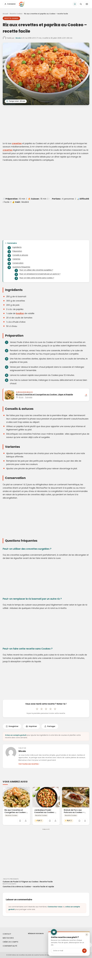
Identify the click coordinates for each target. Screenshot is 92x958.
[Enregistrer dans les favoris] (20, 820)
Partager (51, 726)
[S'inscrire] (84, 950)
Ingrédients (17, 247)
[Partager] (25, 820)
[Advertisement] (46, 124)
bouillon (20, 313)
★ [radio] (37, 709)
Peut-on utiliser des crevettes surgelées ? (36, 270)
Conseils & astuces (20, 255)
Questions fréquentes (21, 267)
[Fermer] (86, 934)
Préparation (17, 251)
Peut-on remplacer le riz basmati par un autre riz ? (40, 274)
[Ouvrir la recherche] (80, 4)
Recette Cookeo (16, 14)
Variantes (16, 259)
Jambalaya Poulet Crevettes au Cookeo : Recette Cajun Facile (44, 812)
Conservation (17, 263)
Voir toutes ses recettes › (29, 764)
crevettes (17, 143)
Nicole (18, 38)
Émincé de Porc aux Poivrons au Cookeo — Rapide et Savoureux (74, 812)
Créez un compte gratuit (15, 735)
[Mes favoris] (74, 4)
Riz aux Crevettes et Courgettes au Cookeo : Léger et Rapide (15, 812)
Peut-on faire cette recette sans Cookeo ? (37, 278)
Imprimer (33, 726)
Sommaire (12, 243)
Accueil (5, 14)
